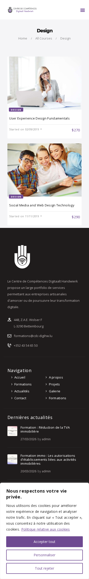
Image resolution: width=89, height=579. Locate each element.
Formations (23, 384)
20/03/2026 (28, 471)
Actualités (22, 391)
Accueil (19, 377)
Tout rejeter (44, 568)
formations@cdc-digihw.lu (33, 336)
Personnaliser (44, 555)
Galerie (55, 391)
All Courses (43, 38)
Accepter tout (44, 541)
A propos (56, 377)
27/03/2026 (28, 439)
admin (46, 439)
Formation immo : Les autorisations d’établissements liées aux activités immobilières (48, 459)
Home (22, 38)
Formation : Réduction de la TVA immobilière (45, 429)
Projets (54, 384)
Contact (20, 398)
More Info (23, 129)
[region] (44, 531)
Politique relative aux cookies (45, 529)
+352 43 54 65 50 (26, 345)
